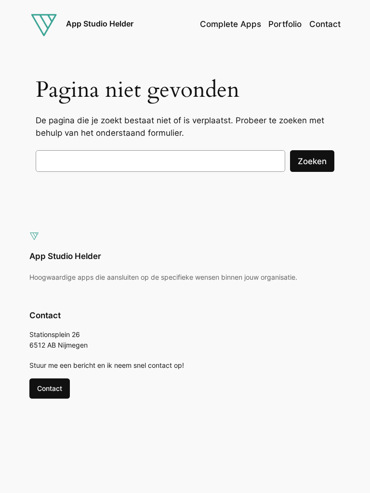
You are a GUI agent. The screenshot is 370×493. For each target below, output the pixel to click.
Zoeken (312, 161)
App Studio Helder (99, 23)
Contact (49, 388)
